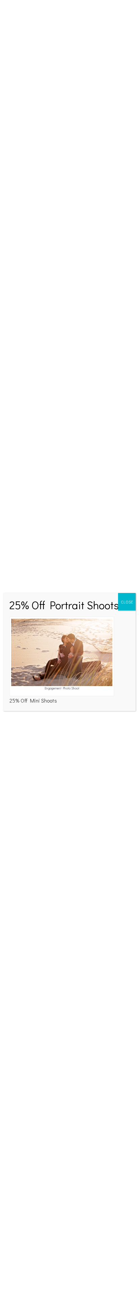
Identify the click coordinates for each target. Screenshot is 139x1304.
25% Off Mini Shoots (33, 700)
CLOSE (127, 601)
